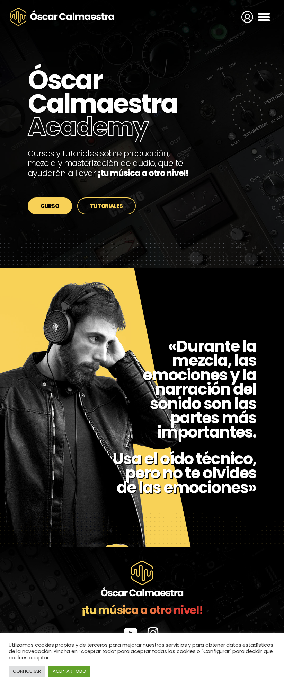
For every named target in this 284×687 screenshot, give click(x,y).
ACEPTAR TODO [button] (69, 671)
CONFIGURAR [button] (27, 671)
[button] (264, 17)
